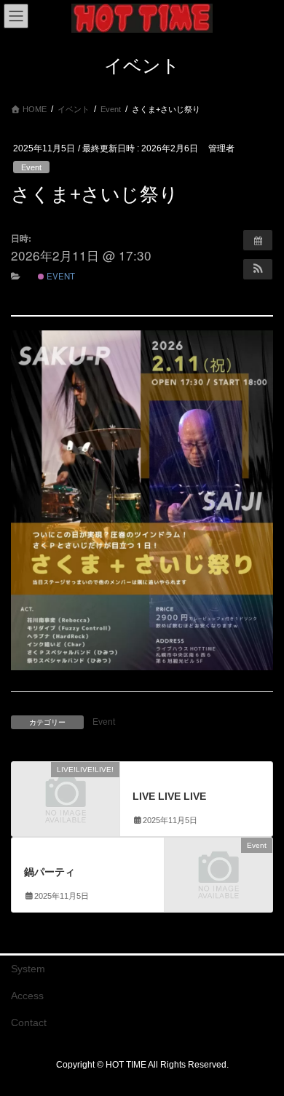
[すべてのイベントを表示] (257, 240)
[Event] (218, 870)
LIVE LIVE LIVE (169, 796)
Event (31, 167)
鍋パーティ (49, 872)
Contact (29, 1022)
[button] (257, 269)
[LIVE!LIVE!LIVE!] (65, 795)
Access (27, 995)
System (28, 968)
